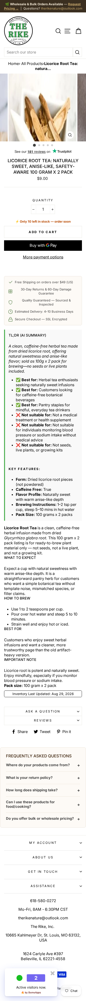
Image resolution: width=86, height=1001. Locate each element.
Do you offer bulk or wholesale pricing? (43, 818)
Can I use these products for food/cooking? (43, 804)
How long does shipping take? (43, 790)
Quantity (43, 200)
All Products (32, 63)
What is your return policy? (43, 777)
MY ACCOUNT (43, 843)
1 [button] (34, 145)
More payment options (43, 257)
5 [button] (52, 145)
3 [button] (44, 145)
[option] (43, 107)
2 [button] (39, 145)
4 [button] (48, 145)
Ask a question (43, 711)
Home (13, 63)
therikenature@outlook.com (61, 8)
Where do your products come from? (43, 765)
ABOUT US (43, 857)
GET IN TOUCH (43, 871)
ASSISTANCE (43, 886)
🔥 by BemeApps (31, 992)
